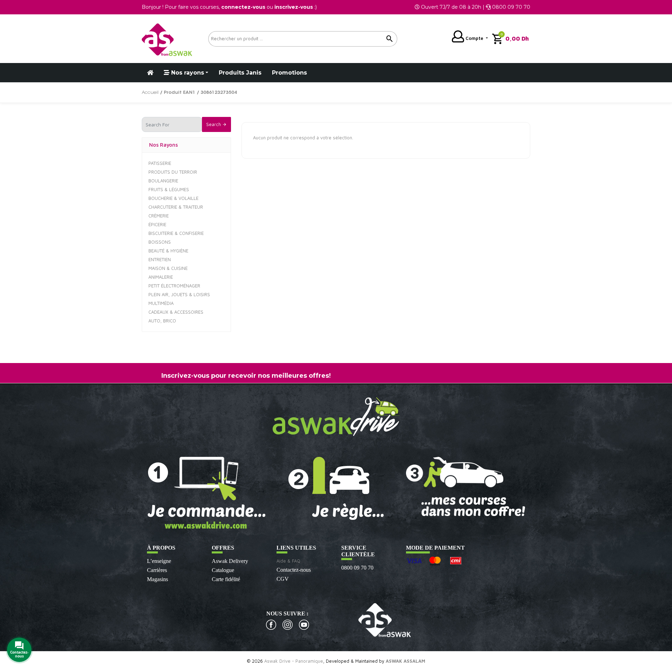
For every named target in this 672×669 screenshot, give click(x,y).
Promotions (289, 72)
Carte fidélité (226, 579)
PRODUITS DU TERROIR (172, 172)
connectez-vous (243, 7)
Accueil (150, 92)
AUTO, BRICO (162, 320)
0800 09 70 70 (357, 568)
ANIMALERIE (160, 277)
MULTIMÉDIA (161, 303)
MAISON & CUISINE (168, 268)
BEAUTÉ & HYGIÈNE (168, 250)
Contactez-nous (293, 570)
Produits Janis (240, 72)
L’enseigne (159, 561)
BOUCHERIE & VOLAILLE (173, 198)
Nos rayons (186, 72)
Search (214, 124)
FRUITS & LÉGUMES (168, 189)
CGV (282, 579)
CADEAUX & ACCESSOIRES (175, 312)
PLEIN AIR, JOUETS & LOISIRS (179, 294)
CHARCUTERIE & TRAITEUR (175, 207)
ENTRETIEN (159, 259)
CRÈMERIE (158, 215)
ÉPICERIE (157, 224)
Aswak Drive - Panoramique (293, 661)
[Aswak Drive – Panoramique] (167, 38)
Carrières (157, 570)
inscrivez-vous (293, 7)
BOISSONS (159, 242)
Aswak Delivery (230, 561)
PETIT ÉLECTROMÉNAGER (174, 285)
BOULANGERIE (163, 180)
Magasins (157, 579)
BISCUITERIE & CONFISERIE (176, 233)
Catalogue (223, 570)
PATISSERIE (159, 163)
